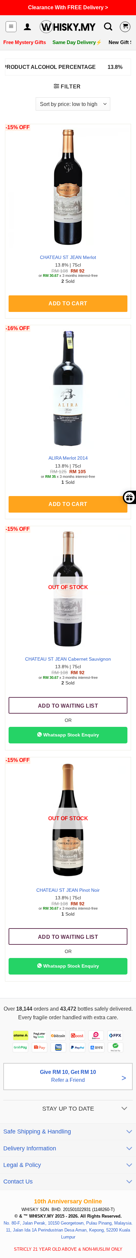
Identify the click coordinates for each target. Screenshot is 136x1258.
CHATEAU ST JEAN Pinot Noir (68, 890)
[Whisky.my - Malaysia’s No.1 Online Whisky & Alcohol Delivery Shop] (67, 26)
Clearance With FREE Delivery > (68, 7)
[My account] (27, 27)
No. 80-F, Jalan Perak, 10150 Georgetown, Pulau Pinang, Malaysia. (68, 1223)
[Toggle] (124, 1109)
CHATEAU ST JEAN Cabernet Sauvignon (68, 659)
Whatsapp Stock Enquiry (70, 734)
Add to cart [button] (68, 303)
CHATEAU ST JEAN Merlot (68, 257)
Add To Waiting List (68, 706)
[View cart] (125, 27)
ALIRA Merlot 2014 (68, 458)
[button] (11, 26)
